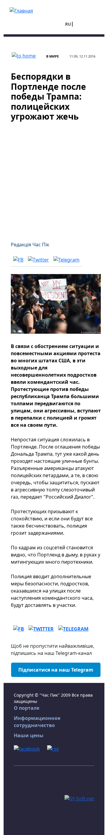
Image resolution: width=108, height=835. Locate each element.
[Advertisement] (54, 177)
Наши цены (29, 735)
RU (68, 24)
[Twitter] (38, 259)
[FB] (18, 259)
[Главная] (21, 10)
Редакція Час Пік (30, 244)
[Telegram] (66, 259)
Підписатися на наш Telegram (55, 670)
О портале (26, 708)
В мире (52, 56)
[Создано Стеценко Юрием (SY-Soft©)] (79, 798)
